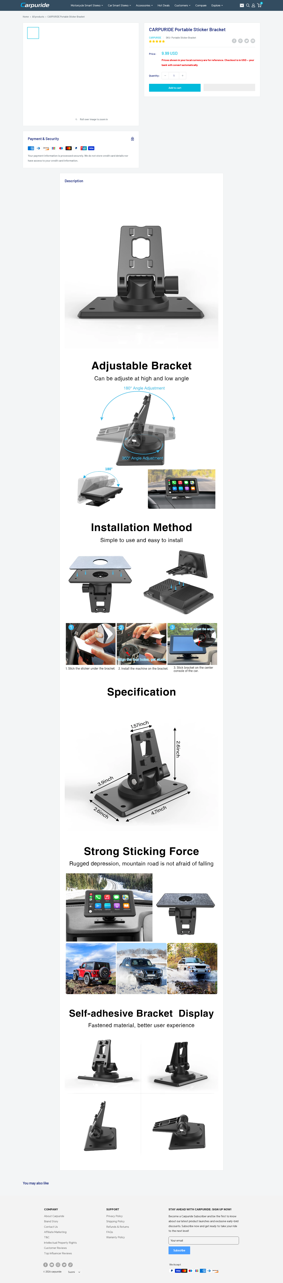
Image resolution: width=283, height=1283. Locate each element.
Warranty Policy (115, 1237)
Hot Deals (164, 5)
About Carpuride (54, 1216)
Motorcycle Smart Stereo (86, 5)
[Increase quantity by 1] (182, 75)
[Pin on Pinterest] (240, 40)
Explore (215, 5)
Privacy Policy (114, 1216)
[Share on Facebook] (234, 40)
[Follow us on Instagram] (58, 1264)
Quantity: (154, 75)
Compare (201, 5)
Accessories (143, 5)
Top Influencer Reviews (58, 1253)
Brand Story (51, 1221)
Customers (181, 5)
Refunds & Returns (117, 1226)
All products (38, 16)
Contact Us (51, 1226)
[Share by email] (253, 40)
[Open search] (248, 5)
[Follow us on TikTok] (70, 1264)
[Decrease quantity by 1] (165, 75)
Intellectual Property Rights (60, 1242)
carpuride (155, 37)
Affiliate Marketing (55, 1232)
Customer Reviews (55, 1248)
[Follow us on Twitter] (64, 1264)
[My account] (253, 5)
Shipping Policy (115, 1221)
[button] (259, 5)
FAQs (109, 1232)
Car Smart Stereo (118, 5)
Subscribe (179, 1250)
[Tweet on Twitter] (246, 40)
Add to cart (175, 87)
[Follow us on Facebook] (45, 1264)
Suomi (71, 1272)
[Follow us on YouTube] (51, 1264)
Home (26, 16)
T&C (46, 1237)
